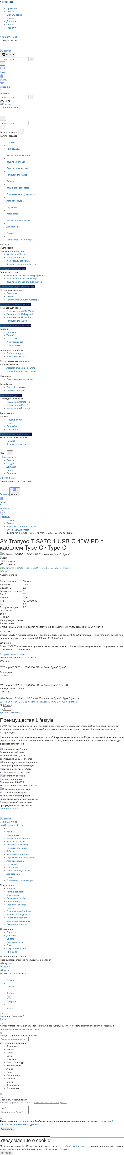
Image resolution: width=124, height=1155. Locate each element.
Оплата (10, 469)
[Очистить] (31, 59)
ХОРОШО (6, 1153)
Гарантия (11, 473)
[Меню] (3, 118)
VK (2, 478)
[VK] (7, 33)
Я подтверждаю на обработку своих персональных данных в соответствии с (56, 1122)
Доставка (11, 466)
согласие (24, 1121)
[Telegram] (2, 33)
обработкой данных (75, 1146)
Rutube (10, 478)
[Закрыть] (21, 131)
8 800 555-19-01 (11, 107)
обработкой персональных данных (50, 1102)
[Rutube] (11, 33)
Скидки (10, 463)
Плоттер (10, 460)
